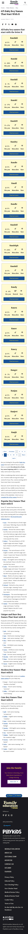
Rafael (5, 604)
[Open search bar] (25, 3)
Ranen (14, 308)
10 (14, 455)
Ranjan (14, 391)
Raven (5, 664)
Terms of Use (9, 903)
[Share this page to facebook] (2, 24)
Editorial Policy (9, 881)
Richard (5, 585)
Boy (17, 8)
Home (3, 8)
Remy (5, 687)
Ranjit (14, 432)
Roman (5, 529)
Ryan (4, 522)
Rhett (5, 576)
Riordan (5, 657)
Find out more (14, 50)
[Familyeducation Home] (10, 804)
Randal (14, 59)
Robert (5, 541)
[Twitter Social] (9, 815)
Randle (14, 204)
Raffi (4, 712)
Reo (4, 733)
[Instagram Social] (11, 815)
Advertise (8, 860)
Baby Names (10, 8)
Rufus (5, 744)
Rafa (4, 636)
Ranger (14, 370)
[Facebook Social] (5, 815)
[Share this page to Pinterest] (5, 24)
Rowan (5, 550)
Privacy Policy (9, 877)
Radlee (5, 716)
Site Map (8, 868)
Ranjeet (14, 411)
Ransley (5, 728)
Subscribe (13, 781)
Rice (4, 645)
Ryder (5, 566)
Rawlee (5, 723)
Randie (14, 162)
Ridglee (5, 735)
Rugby (5, 749)
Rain (4, 638)
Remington (6, 594)
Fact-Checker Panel (11, 888)
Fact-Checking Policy (11, 885)
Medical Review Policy (12, 892)
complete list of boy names (9, 497)
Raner (14, 328)
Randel (14, 100)
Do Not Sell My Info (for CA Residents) (14, 909)
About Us (8, 853)
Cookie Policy (9, 900)
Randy (14, 287)
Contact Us (9, 864)
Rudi (4, 654)
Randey (14, 142)
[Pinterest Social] (3, 815)
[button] (9, 24)
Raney (14, 349)
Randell (14, 121)
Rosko (5, 650)
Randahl (14, 38)
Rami (4, 721)
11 (17, 455)
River (5, 559)
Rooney (5, 740)
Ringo (5, 659)
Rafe (4, 631)
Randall (14, 79)
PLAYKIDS (8, 871)
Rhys (4, 640)
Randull (14, 266)
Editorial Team (10, 856)
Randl (14, 183)
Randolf (14, 225)
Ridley (5, 691)
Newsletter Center (12, 849)
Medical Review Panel (12, 896)
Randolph (14, 245)
